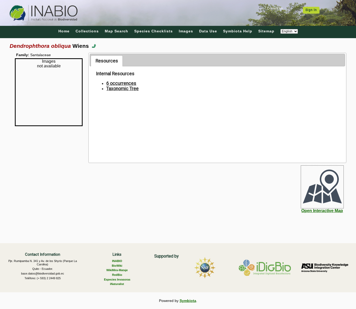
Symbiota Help (237, 31)
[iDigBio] (265, 268)
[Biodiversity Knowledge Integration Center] (325, 268)
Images (186, 31)
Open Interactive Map (322, 210)
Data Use (208, 31)
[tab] (107, 60)
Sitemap (266, 31)
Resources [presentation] (107, 60)
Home (64, 31)
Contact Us (275, 8)
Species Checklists (153, 31)
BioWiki (117, 265)
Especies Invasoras (117, 279)
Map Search (116, 31)
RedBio (117, 274)
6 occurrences (121, 83)
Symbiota (188, 301)
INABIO (117, 261)
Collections (87, 31)
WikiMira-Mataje (117, 270)
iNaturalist (117, 283)
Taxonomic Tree (122, 88)
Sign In (311, 10)
